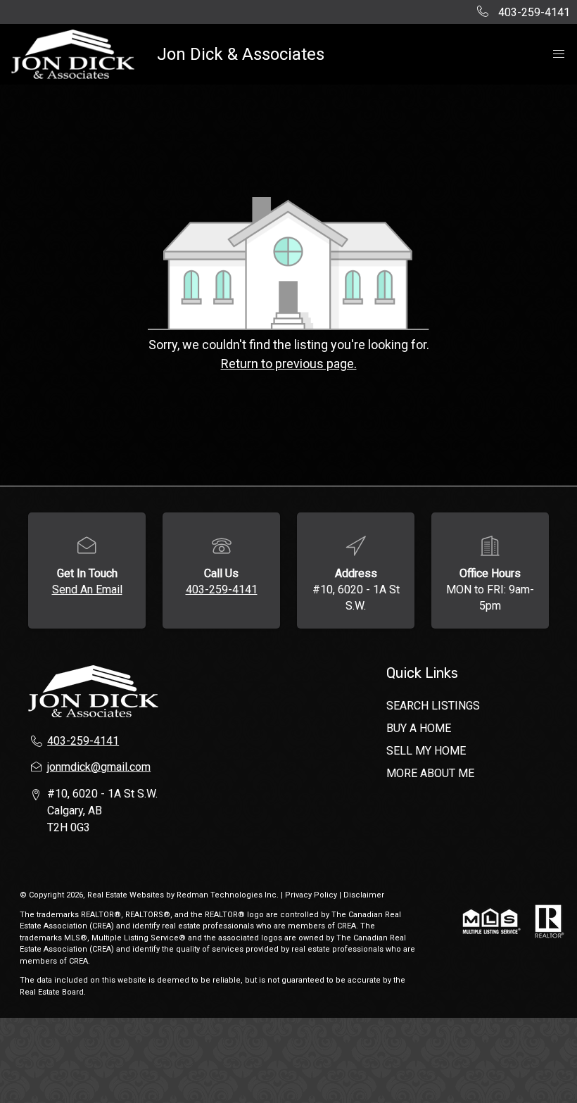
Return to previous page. (289, 363)
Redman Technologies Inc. (229, 895)
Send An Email (87, 589)
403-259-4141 (222, 589)
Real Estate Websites (126, 895)
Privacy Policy (311, 895)
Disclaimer (363, 895)
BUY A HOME (418, 728)
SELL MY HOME (426, 750)
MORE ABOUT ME (430, 773)
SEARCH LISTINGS (433, 705)
